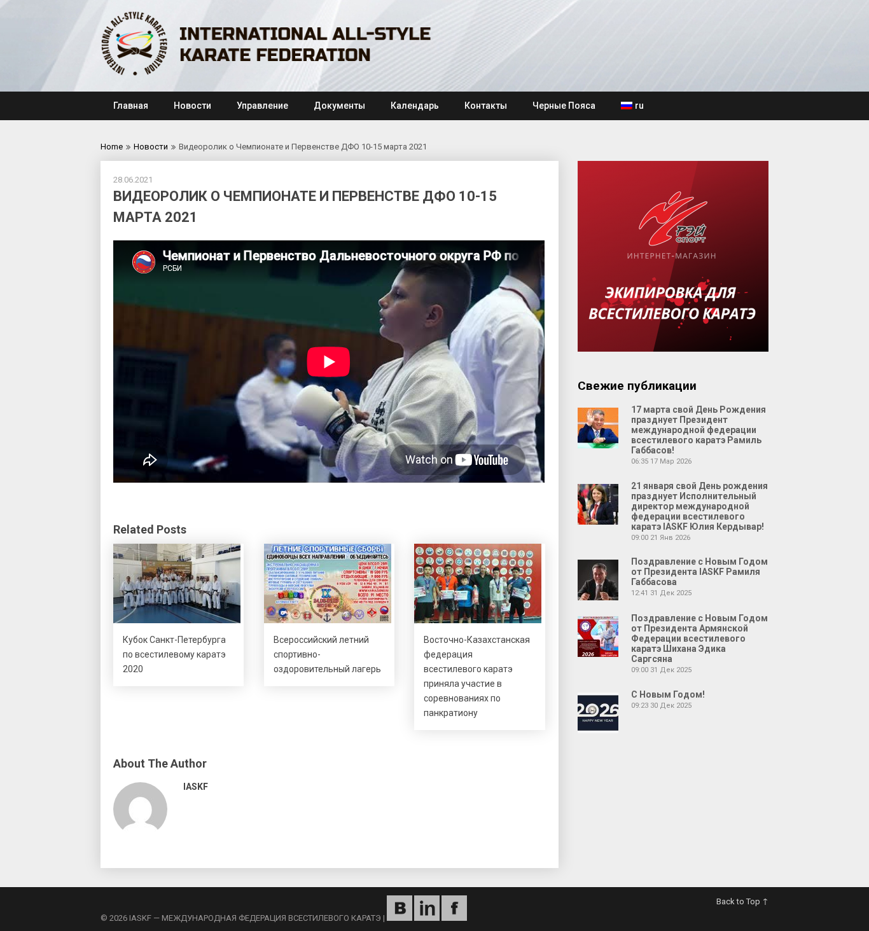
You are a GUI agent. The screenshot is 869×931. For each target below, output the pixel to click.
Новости (192, 105)
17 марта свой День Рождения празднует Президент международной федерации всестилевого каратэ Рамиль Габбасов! (698, 429)
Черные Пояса (563, 105)
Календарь (415, 105)
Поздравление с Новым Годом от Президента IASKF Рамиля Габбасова (699, 571)
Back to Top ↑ (742, 901)
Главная (130, 105)
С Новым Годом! (668, 694)
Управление (262, 105)
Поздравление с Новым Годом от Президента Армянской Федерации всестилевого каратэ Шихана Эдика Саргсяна (699, 638)
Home (112, 146)
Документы (339, 105)
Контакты (485, 105)
